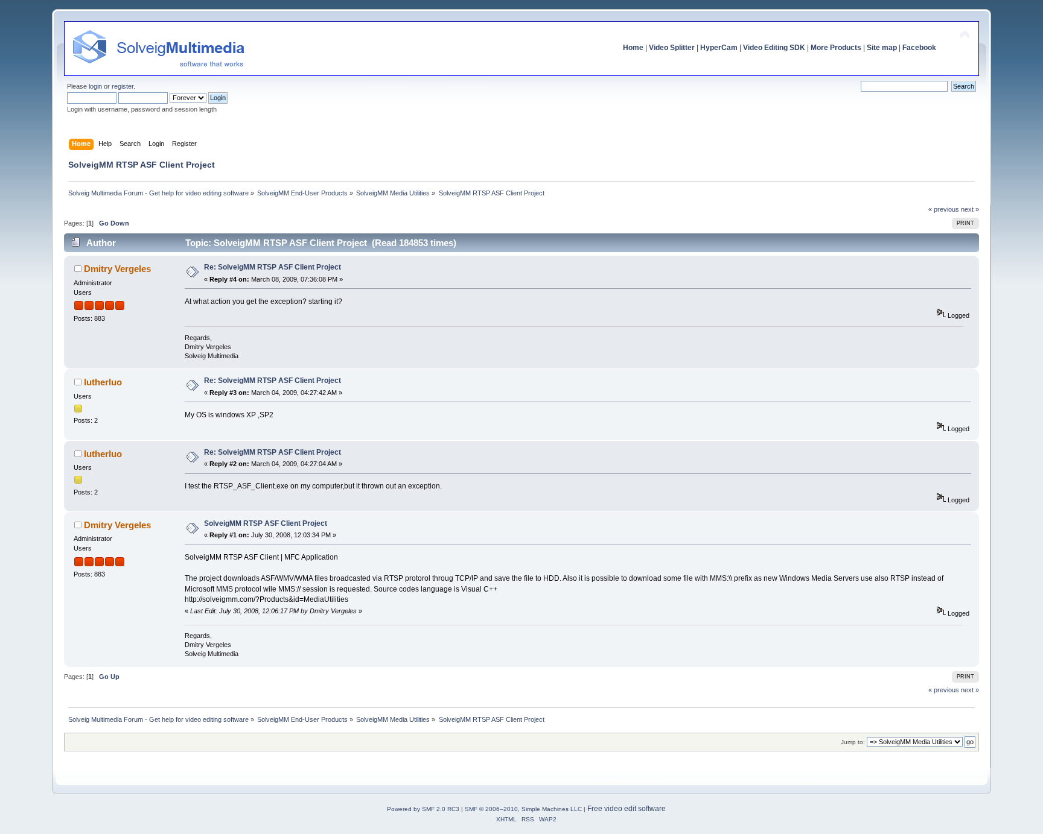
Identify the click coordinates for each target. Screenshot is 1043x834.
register (122, 86)
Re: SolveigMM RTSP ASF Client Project (272, 267)
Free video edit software (626, 808)
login (95, 86)
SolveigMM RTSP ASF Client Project (265, 523)
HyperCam (719, 47)
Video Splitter (672, 47)
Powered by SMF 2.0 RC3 (423, 809)
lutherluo (103, 382)
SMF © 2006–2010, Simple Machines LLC (523, 809)
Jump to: (853, 742)
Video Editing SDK (774, 47)
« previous (943, 209)
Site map (882, 47)
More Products (836, 47)
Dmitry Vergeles (117, 269)
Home (633, 47)
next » (970, 209)
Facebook (919, 47)
